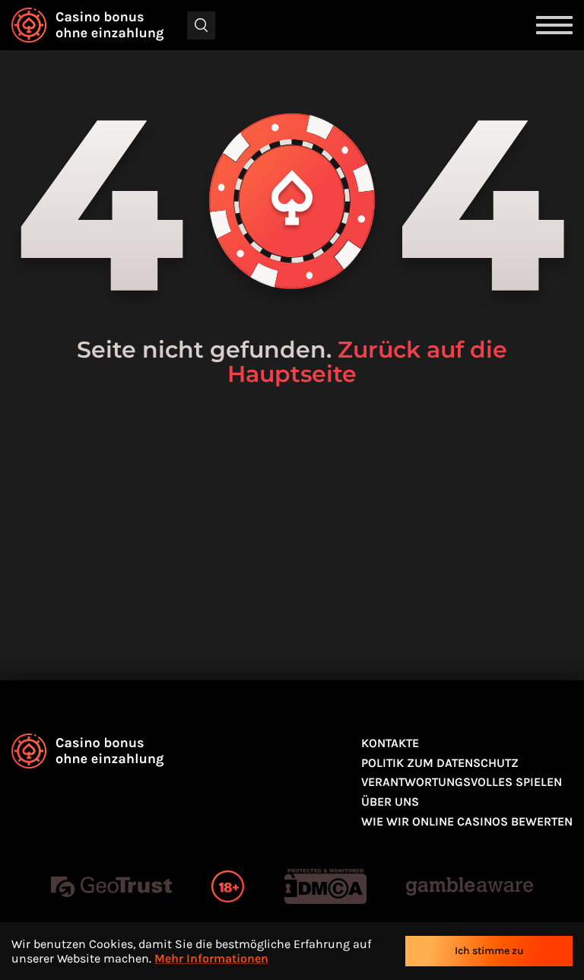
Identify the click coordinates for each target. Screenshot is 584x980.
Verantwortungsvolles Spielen (461, 782)
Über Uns (390, 801)
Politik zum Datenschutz (440, 763)
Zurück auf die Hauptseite (367, 362)
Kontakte (390, 743)
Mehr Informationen (211, 958)
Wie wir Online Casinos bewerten (467, 821)
